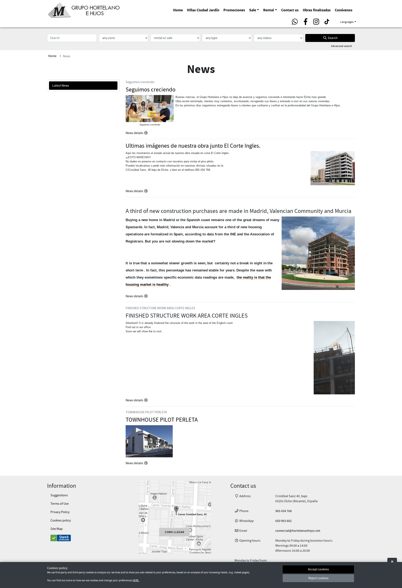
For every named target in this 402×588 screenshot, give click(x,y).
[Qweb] (83, 538)
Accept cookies (318, 569)
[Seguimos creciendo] (150, 108)
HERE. (136, 580)
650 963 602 (283, 521)
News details (135, 133)
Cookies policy (60, 520)
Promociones (234, 10)
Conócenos (343, 10)
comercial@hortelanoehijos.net (297, 531)
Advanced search (341, 46)
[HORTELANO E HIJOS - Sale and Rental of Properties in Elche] (83, 9)
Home (178, 10)
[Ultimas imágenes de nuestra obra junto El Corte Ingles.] (333, 167)
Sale (252, 10)
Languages (347, 22)
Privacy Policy (60, 512)
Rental (268, 10)
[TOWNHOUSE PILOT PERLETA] (149, 441)
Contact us (290, 10)
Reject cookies (318, 578)
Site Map (56, 529)
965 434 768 (283, 511)
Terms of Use (59, 504)
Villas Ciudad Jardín (203, 10)
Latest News (60, 85)
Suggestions (59, 495)
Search (332, 38)
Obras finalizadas (317, 10)
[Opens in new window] (175, 517)
